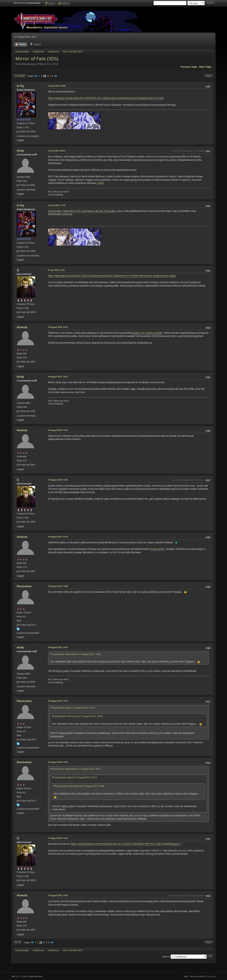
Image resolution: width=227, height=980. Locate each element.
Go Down (20, 76)
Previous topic (189, 66)
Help (186, 976)
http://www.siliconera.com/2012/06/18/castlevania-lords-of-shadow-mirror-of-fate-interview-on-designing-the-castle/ (112, 275)
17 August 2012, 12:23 (58, 838)
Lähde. (101, 183)
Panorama (24, 586)
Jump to (166, 956)
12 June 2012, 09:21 (56, 150)
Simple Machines (35, 976)
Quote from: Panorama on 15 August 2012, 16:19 (76, 768)
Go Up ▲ (211, 976)
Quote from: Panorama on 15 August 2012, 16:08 (76, 654)
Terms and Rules (197, 976)
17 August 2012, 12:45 (58, 895)
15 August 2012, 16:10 (58, 647)
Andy (20, 150)
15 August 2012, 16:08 (58, 586)
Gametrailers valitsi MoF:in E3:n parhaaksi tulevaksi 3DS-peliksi (82, 211)
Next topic (205, 66)
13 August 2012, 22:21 (58, 327)
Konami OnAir (156, 549)
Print (209, 76)
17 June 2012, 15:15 (56, 205)
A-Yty (20, 86)
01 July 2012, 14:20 (56, 270)
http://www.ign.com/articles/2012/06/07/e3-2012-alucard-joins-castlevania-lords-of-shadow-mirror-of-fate (106, 98)
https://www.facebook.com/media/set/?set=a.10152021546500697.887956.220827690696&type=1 (125, 843)
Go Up (18, 942)
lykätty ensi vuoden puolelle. (147, 332)
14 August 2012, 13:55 (58, 479)
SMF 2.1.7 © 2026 (19, 976)
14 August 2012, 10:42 (58, 376)
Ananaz (22, 327)
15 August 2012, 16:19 (58, 700)
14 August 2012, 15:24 (58, 536)
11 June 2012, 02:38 (56, 85)
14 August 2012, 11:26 (58, 430)
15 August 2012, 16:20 (58, 762)
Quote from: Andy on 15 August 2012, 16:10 (74, 707)
